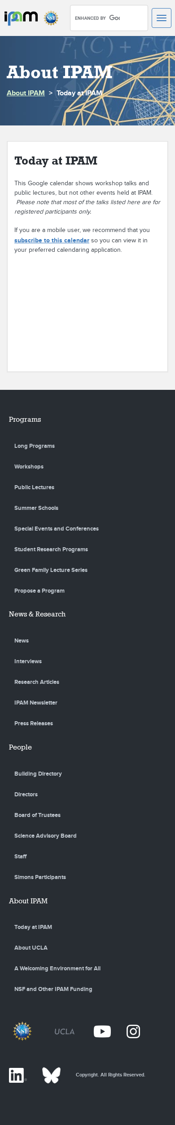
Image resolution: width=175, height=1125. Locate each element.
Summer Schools (36, 508)
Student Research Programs (51, 549)
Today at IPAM (33, 927)
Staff (20, 856)
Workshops (29, 466)
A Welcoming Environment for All (57, 968)
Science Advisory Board (45, 835)
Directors (26, 794)
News (21, 640)
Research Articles (36, 682)
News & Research (37, 614)
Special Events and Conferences (56, 528)
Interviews (28, 661)
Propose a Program (39, 590)
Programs (25, 419)
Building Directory (38, 773)
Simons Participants (40, 877)
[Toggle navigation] (161, 18)
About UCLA (31, 947)
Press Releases (33, 723)
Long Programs (34, 446)
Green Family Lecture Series (51, 570)
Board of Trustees (37, 815)
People (20, 747)
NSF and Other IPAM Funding (53, 989)
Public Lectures (34, 487)
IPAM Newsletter (35, 702)
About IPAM (26, 93)
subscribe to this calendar (51, 240)
